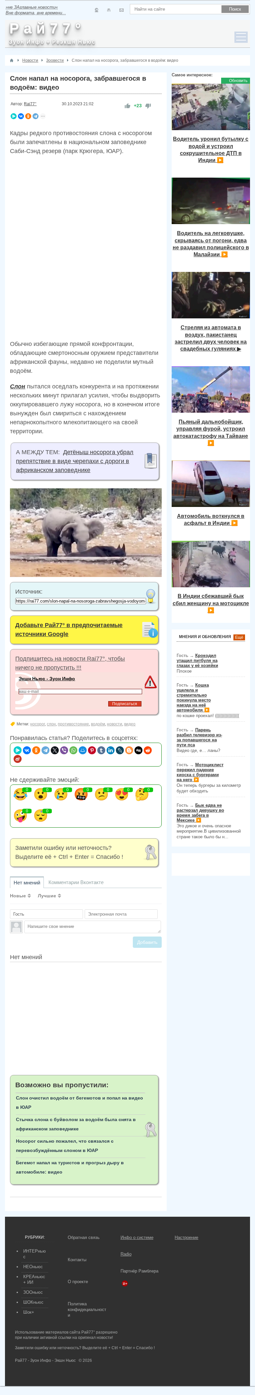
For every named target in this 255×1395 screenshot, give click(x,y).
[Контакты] (109, 10)
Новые (18, 895)
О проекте (78, 1281)
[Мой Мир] (83, 750)
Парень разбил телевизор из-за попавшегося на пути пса (199, 737)
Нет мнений (27, 882)
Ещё (239, 637)
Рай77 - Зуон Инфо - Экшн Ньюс (45, 1360)
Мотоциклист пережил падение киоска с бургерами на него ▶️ (200, 772)
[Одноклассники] (28, 116)
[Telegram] (36, 116)
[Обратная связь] (121, 10)
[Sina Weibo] (18, 759)
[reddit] (148, 750)
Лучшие (47, 895)
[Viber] (64, 750)
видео (129, 724)
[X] (55, 750)
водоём (98, 724)
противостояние (73, 724)
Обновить (238, 80)
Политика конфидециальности (87, 1309)
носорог (37, 724)
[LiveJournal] (120, 750)
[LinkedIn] (111, 750)
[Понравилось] (127, 105)
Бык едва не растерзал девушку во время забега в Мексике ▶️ (200, 813)
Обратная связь (84, 1237)
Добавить (147, 942)
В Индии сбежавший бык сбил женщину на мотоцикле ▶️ (211, 603)
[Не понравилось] (148, 105)
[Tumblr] (101, 750)
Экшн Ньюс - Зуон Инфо (47, 678)
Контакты (77, 1259)
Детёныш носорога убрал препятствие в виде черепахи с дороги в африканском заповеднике (74, 461)
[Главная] (11, 60)
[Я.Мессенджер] (14, 116)
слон (51, 724)
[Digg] (138, 750)
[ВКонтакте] (21, 116)
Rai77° (30, 104)
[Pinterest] (92, 750)
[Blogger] (129, 750)
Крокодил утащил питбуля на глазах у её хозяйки (197, 660)
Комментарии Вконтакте (76, 882)
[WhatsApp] (73, 750)
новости (114, 724)
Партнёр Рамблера (139, 1271)
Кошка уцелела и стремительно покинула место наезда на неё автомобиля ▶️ (194, 697)
